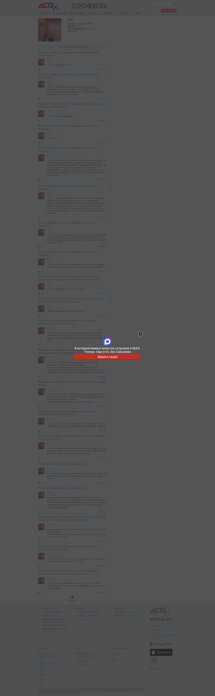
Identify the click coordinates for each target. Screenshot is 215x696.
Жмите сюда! (107, 357)
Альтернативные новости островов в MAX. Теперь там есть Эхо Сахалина (107, 350)
